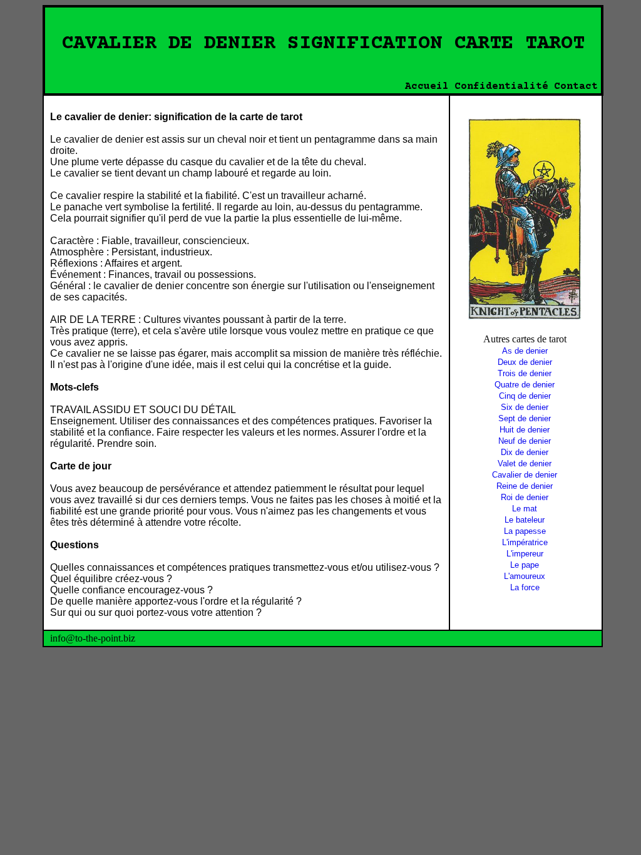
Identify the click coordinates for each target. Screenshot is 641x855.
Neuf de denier (524, 441)
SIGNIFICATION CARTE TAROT (436, 44)
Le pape (524, 565)
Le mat (524, 508)
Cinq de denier (525, 396)
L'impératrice (525, 542)
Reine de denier (524, 486)
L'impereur (524, 553)
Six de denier (524, 407)
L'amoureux (524, 576)
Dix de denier (524, 452)
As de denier (525, 351)
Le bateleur (525, 520)
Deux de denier (525, 362)
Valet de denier (524, 463)
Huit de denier (525, 429)
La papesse (525, 531)
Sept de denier (524, 418)
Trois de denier (524, 373)
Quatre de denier (525, 384)
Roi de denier (524, 497)
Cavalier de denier (524, 474)
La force (525, 587)
